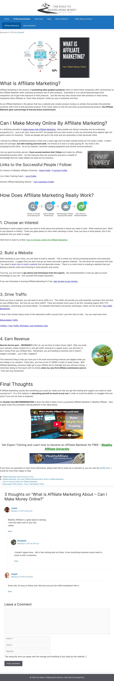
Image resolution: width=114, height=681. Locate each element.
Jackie (14, 508)
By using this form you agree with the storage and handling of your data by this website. (46, 656)
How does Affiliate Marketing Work (30, 479)
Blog (49, 19)
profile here (105, 468)
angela (14, 574)
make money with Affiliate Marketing (39, 129)
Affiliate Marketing (11, 26)
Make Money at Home (83, 19)
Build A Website (61, 19)
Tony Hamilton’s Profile (44, 182)
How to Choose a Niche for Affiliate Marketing (20, 482)
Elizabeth (21, 541)
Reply (10, 531)
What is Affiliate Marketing (53, 479)
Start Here (39, 19)
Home (6, 19)
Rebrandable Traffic (9, 320)
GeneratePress (78, 677)
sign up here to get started (65, 281)
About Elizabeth (29, 26)
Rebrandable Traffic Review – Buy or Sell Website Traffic (23, 484)
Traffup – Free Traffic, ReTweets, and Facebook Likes (24, 326)
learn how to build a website (24, 264)
